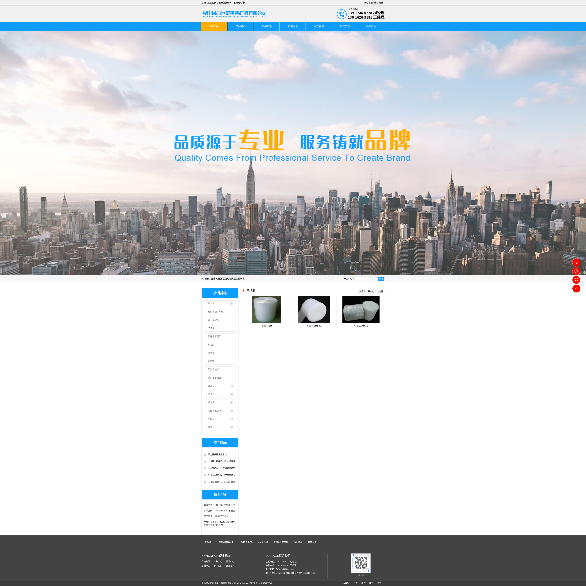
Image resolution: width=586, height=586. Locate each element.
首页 (361, 291)
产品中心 (241, 26)
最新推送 (378, 3)
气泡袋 (211, 328)
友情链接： (207, 542)
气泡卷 (380, 291)
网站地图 (368, 3)
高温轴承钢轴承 (226, 542)
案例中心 (205, 566)
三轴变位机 (262, 542)
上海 (355, 583)
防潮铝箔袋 (213, 369)
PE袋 (210, 345)
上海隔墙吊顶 (245, 542)
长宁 (379, 583)
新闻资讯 (267, 26)
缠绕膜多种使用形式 (217, 454)
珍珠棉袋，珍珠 (215, 312)
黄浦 (363, 583)
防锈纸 (211, 353)
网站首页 (214, 26)
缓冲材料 (212, 386)
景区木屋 (312, 542)
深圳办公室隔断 (280, 542)
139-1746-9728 (576, 262)
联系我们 (371, 26)
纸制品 (211, 419)
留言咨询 (345, 26)
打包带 (211, 402)
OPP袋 (211, 361)
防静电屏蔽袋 (214, 336)
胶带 (210, 427)
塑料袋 (211, 303)
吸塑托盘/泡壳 (215, 411)
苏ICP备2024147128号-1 (261, 583)
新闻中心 (230, 561)
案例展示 (293, 26)
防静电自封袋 (214, 378)
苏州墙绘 (298, 542)
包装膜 (211, 394)
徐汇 (371, 583)
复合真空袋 (213, 320)
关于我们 (319, 26)
